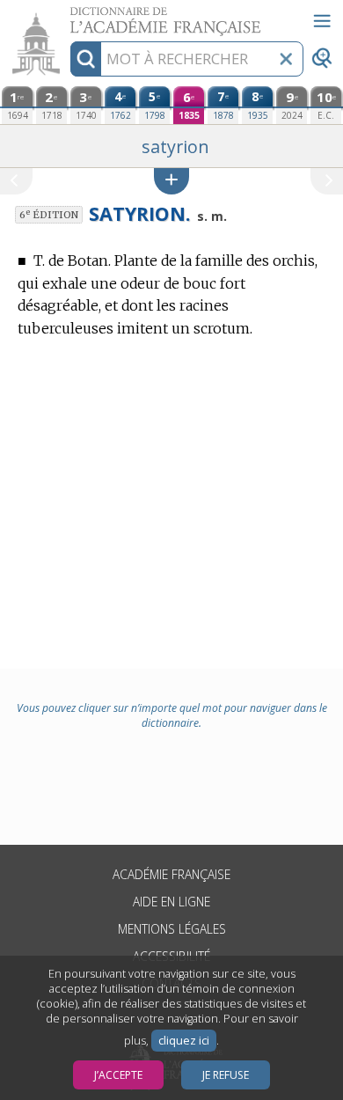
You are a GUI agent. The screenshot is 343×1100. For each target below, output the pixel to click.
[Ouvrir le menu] (322, 21)
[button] (171, 181)
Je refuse (225, 1074)
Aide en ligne (171, 901)
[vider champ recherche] (285, 59)
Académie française (171, 874)
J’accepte (118, 1074)
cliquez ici (183, 1040)
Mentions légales (172, 928)
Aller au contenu (67, 15)
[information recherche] (85, 59)
